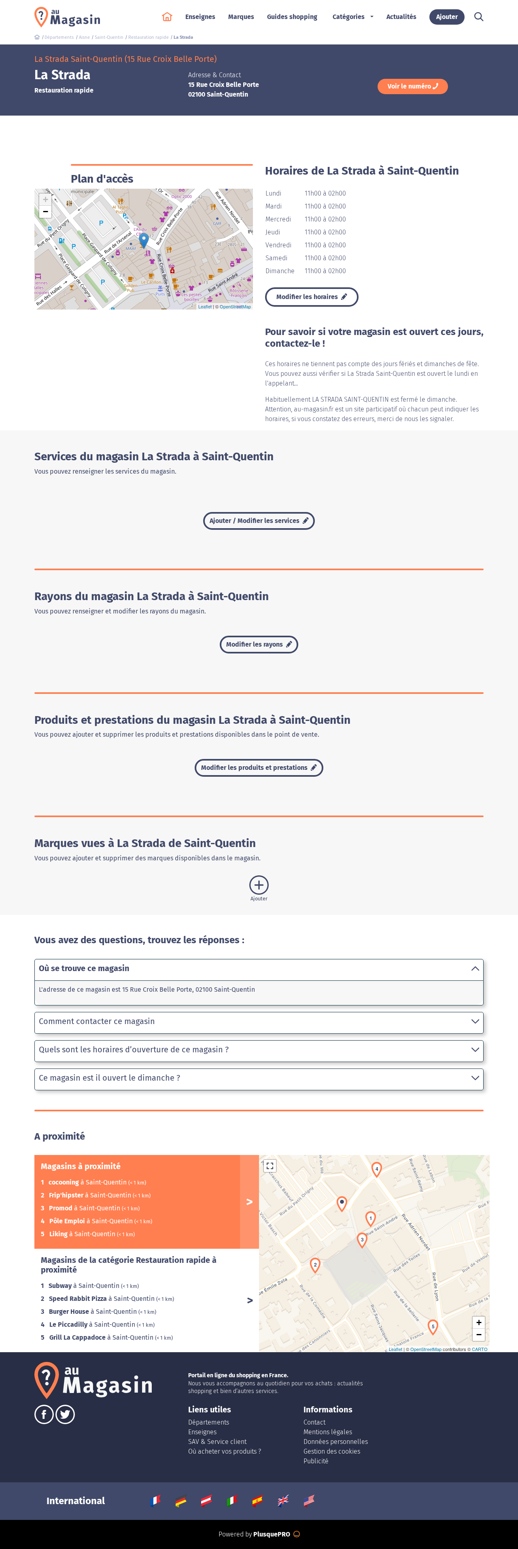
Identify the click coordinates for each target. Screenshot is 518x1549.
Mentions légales (328, 1432)
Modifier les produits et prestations (255, 767)
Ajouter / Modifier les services (255, 521)
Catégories (349, 17)
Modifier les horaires (308, 297)
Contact (314, 1422)
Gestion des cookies (332, 1451)
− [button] (45, 212)
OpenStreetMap (235, 306)
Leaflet (205, 306)
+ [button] (45, 199)
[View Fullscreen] (270, 1166)
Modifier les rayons (255, 644)
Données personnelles (336, 1442)
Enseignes (202, 1432)
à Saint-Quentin (88, 1182)
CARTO (480, 1349)
